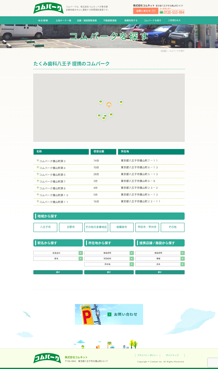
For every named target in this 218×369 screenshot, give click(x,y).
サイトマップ (172, 355)
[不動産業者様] (110, 20)
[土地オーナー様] (63, 20)
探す (58, 272)
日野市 (71, 227)
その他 (173, 227)
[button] (104, 118)
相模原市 (121, 227)
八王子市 (45, 227)
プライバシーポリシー (147, 355)
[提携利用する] (131, 20)
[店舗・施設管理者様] (87, 20)
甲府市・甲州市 (147, 227)
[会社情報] (43, 20)
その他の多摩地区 (96, 227)
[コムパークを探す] (152, 20)
